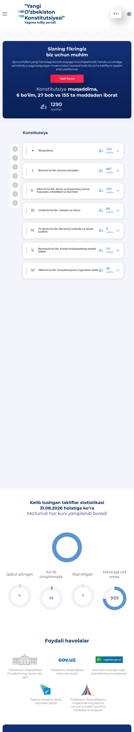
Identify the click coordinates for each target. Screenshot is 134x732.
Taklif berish (67, 78)
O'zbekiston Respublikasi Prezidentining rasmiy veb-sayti (25, 673)
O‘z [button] (115, 13)
